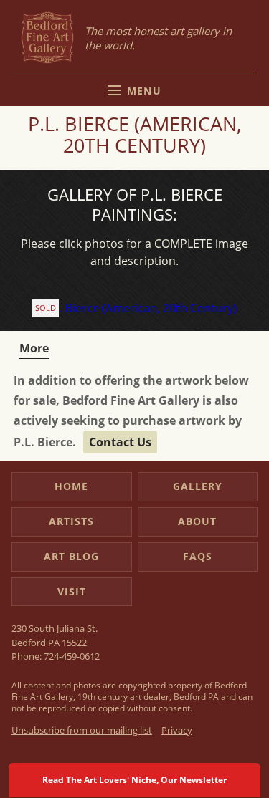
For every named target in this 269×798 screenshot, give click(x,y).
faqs (197, 556)
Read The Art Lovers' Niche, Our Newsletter (134, 780)
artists (71, 521)
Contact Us (120, 442)
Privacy (176, 730)
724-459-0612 (72, 656)
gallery (197, 486)
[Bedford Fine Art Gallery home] (47, 38)
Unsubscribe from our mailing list (81, 730)
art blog (71, 556)
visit (71, 591)
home (71, 486)
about (197, 521)
